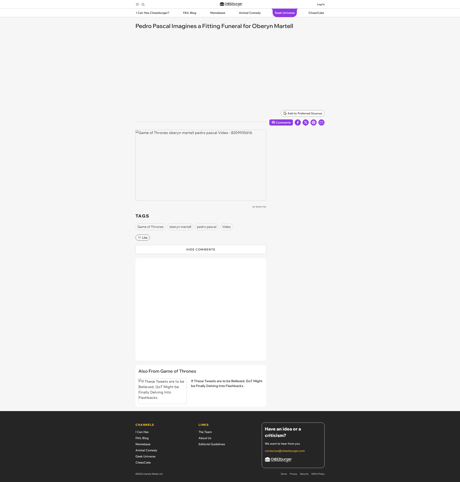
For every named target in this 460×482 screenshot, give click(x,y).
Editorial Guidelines (212, 444)
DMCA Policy (318, 473)
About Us (205, 438)
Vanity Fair (261, 206)
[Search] (143, 4)
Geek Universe (145, 456)
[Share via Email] (321, 122)
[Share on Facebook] (298, 122)
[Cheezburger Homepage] (231, 4)
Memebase (142, 444)
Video (226, 227)
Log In (321, 4)
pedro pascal (206, 227)
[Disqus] (200, 311)
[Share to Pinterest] (313, 122)
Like (145, 237)
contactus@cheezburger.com (285, 451)
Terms (284, 473)
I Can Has (142, 432)
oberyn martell (180, 227)
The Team (205, 432)
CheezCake (143, 462)
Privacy (293, 473)
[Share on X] (306, 122)
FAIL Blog (142, 438)
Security (304, 473)
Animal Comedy (146, 450)
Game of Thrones (150, 227)
